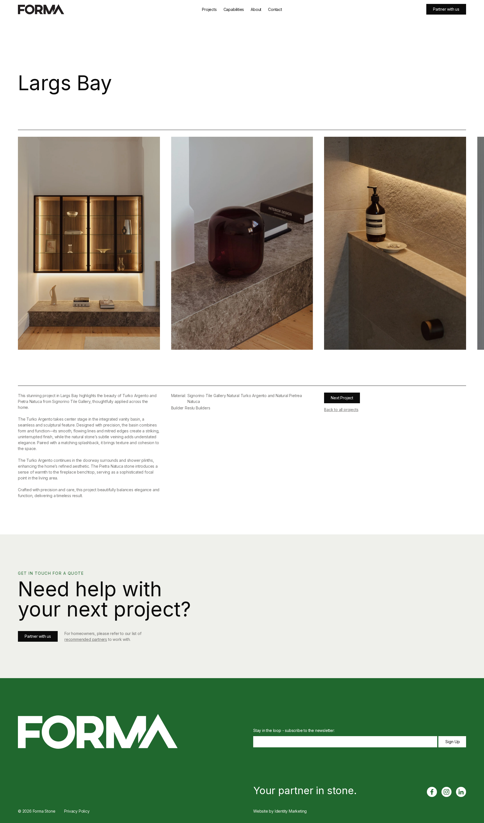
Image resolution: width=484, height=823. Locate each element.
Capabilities (234, 9)
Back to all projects (341, 409)
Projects (209, 9)
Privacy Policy (76, 811)
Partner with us (446, 9)
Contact (275, 9)
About (256, 9)
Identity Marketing (291, 811)
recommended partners (85, 639)
